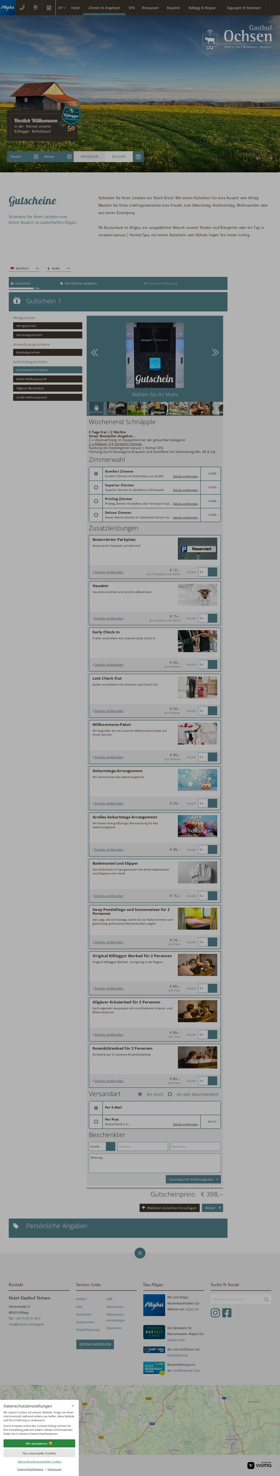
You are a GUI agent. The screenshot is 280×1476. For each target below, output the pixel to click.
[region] (39, 1423)
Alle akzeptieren (36, 1443)
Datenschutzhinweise (30, 1469)
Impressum (54, 1469)
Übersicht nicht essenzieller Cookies (39, 1462)
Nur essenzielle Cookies (39, 1453)
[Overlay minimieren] (73, 1406)
